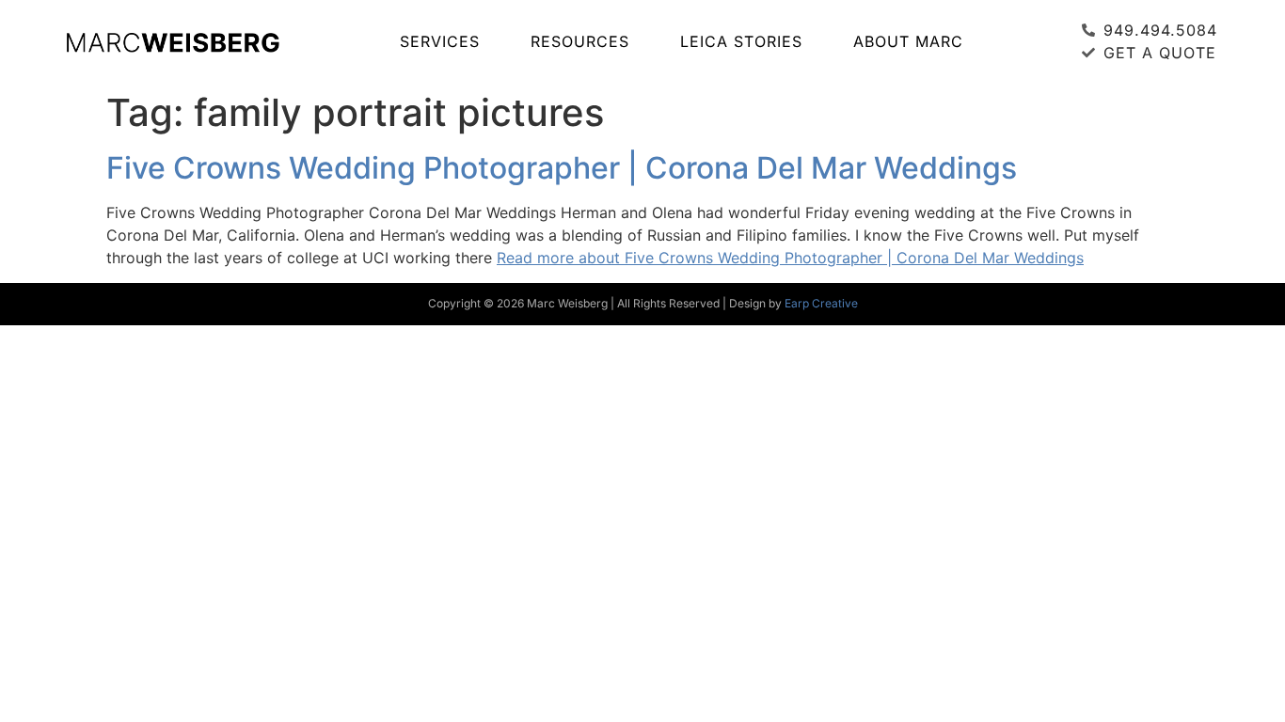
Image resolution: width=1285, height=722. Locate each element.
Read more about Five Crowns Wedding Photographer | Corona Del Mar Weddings (790, 257)
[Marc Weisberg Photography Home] (172, 41)
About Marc (908, 41)
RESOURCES (580, 41)
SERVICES (440, 41)
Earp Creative (821, 303)
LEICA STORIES (741, 41)
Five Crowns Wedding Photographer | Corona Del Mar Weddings (561, 167)
